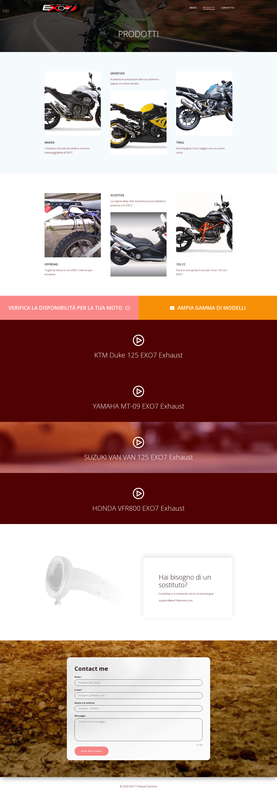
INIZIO (193, 7)
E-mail (79, 690)
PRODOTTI (209, 7)
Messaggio (80, 715)
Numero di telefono (85, 703)
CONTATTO (227, 7)
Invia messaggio (91, 751)
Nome (78, 677)
